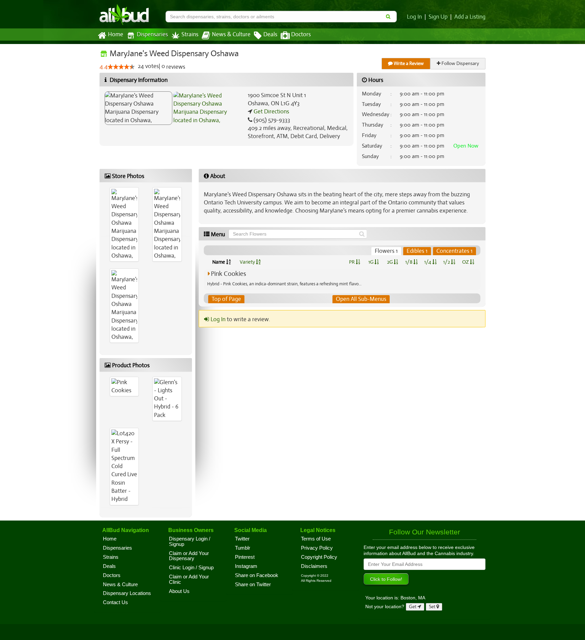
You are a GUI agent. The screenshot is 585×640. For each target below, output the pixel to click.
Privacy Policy (317, 548)
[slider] (121, 66)
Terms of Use (316, 539)
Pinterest (245, 557)
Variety (248, 262)
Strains (189, 34)
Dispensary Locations (127, 593)
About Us (179, 591)
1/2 (447, 262)
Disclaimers (314, 566)
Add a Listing (469, 17)
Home (115, 34)
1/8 (409, 262)
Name (219, 262)
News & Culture (231, 34)
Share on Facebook (256, 575)
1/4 (428, 262)
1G (371, 262)
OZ (466, 262)
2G (390, 262)
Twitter (242, 539)
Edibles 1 (417, 251)
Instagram (246, 566)
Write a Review (408, 63)
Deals (270, 34)
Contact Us (115, 602)
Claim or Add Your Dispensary (189, 556)
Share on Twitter (253, 584)
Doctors (301, 34)
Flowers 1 (386, 251)
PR (352, 262)
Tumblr (242, 548)
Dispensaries (152, 34)
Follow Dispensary (459, 63)
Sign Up (438, 17)
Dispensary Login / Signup (189, 541)
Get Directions (270, 111)
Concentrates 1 (454, 251)
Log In (414, 17)
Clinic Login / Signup (191, 567)
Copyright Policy (319, 557)
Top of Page (226, 299)
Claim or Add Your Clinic (189, 579)
